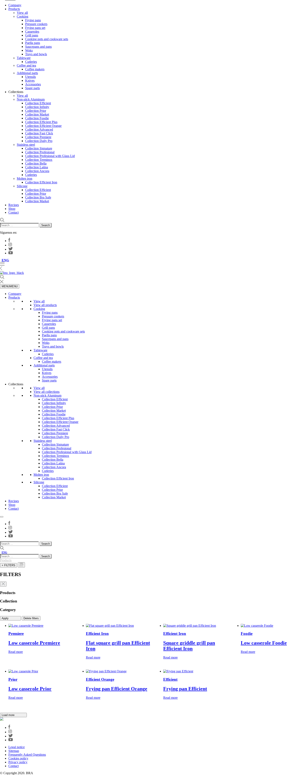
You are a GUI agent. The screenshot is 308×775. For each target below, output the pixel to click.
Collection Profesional (39, 152)
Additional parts (27, 73)
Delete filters (31, 618)
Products (14, 9)
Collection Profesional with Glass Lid (50, 156)
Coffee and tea (26, 65)
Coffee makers (34, 69)
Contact (13, 212)
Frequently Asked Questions (27, 754)
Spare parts (32, 88)
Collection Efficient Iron (41, 182)
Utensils (30, 77)
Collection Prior (35, 110)
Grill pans (31, 35)
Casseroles (32, 31)
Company (14, 5)
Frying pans (33, 20)
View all (22, 12)
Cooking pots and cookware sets (46, 39)
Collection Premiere (38, 137)
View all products (45, 305)
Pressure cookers (36, 24)
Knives (30, 80)
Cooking (22, 16)
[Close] (1, 516)
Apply (5, 618)
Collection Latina (36, 167)
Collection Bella (36, 163)
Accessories (33, 84)
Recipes (13, 205)
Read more (15, 652)
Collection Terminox (38, 159)
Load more (8, 715)
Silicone (22, 186)
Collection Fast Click (39, 133)
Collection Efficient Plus (41, 122)
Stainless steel (26, 144)
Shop (11, 208)
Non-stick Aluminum (31, 99)
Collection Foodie (37, 118)
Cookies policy (18, 758)
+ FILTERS (8, 565)
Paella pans (32, 43)
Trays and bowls (36, 54)
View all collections (47, 391)
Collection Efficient (38, 103)
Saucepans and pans (38, 46)
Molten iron (24, 178)
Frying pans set (35, 28)
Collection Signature (38, 148)
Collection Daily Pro (38, 141)
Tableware (24, 58)
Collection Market (37, 114)
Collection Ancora (37, 171)
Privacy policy (17, 762)
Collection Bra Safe (38, 197)
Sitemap (13, 751)
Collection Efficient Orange (43, 126)
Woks (29, 50)
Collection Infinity (37, 107)
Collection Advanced (39, 129)
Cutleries (31, 61)
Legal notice (16, 747)
